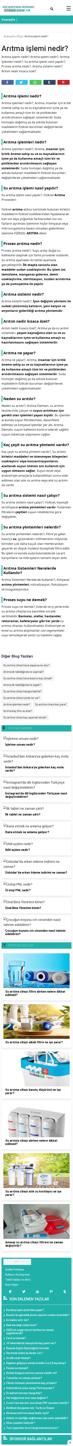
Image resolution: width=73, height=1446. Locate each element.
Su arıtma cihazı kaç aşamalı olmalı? (25, 717)
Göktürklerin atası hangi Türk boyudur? (30, 1388)
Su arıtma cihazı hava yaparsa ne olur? (26, 665)
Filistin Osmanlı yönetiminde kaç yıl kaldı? (31, 1383)
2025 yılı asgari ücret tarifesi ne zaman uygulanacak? (30, 1331)
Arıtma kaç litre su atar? (17, 710)
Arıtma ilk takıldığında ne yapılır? (22, 684)
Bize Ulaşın (11, 1284)
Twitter (22, 82)
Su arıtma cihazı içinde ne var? (21, 697)
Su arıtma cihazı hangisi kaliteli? (22, 691)
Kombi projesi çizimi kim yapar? (25, 1310)
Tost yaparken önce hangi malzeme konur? (32, 1427)
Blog (20, 36)
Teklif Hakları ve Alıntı (18, 1279)
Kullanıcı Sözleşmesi (17, 1274)
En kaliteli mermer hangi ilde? (24, 1393)
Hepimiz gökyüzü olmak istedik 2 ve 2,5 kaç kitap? (36, 1363)
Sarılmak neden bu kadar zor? (24, 1353)
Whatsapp (36, 82)
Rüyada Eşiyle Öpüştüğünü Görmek (27, 1348)
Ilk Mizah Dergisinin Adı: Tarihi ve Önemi (30, 1408)
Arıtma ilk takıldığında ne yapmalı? (23, 671)
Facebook (7, 82)
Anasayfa (8, 19)
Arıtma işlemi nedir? (36, 36)
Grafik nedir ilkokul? (18, 1358)
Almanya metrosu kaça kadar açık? (27, 1413)
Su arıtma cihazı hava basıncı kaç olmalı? (27, 678)
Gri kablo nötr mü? (17, 1320)
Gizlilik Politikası (14, 1269)
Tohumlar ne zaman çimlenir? (24, 1378)
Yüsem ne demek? (17, 1368)
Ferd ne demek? (16, 1338)
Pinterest (63, 82)
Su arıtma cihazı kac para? (51, 704)
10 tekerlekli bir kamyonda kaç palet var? (31, 1343)
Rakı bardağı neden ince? (21, 1325)
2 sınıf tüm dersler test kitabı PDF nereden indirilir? (37, 1402)
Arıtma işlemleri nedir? (16, 704)
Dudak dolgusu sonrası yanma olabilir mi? (31, 1372)
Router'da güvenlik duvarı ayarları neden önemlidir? (37, 1315)
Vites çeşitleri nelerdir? (20, 1422)
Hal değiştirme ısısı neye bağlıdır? (27, 1397)
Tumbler (49, 82)
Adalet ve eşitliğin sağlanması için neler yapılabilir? (37, 1418)
